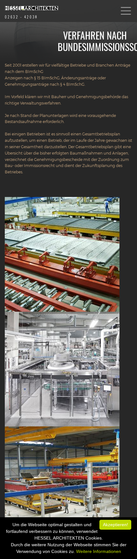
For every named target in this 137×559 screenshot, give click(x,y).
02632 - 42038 (21, 16)
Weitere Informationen (98, 551)
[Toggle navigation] (126, 11)
